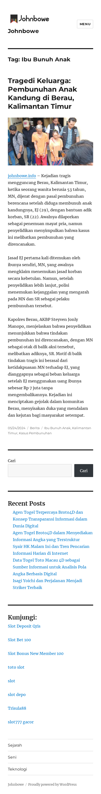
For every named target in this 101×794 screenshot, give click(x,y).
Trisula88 (17, 708)
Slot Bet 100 (19, 639)
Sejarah (15, 745)
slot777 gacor (21, 721)
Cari (11, 460)
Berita (35, 428)
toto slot (16, 667)
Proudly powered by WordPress (52, 785)
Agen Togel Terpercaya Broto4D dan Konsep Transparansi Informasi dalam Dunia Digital (50, 519)
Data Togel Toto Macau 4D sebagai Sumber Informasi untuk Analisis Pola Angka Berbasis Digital (49, 567)
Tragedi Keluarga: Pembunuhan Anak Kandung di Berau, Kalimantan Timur (42, 93)
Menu (85, 24)
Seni (12, 757)
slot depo (17, 694)
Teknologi (17, 769)
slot (11, 680)
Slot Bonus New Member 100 (35, 653)
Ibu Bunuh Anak (57, 428)
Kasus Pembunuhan (35, 433)
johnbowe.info (22, 175)
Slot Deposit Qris (24, 626)
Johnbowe (23, 31)
